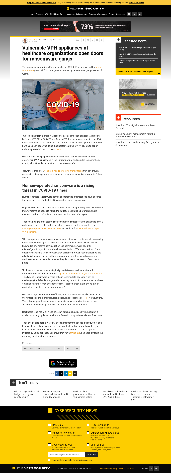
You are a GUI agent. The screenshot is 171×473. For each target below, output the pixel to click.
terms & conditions (84, 460)
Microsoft (42, 348)
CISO (46, 14)
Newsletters (120, 14)
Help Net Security (85, 468)
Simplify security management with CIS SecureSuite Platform (135, 135)
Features (39, 14)
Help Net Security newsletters (41, 2)
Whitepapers (102, 14)
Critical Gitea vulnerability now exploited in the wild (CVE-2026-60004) (114, 394)
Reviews (92, 14)
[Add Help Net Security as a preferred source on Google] (101, 40)
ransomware (56, 348)
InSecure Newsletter (63, 432)
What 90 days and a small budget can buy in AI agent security (26, 394)
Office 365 (75, 333)
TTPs (85, 297)
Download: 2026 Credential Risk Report (135, 71)
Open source (97, 444)
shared (58, 149)
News (32, 14)
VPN (76, 348)
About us (122, 469)
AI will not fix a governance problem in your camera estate (84, 394)
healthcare (29, 348)
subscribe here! (136, 2)
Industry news (81, 14)
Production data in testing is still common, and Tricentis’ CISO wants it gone (144, 395)
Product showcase (67, 14)
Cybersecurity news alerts (105, 432)
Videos (56, 14)
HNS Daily (57, 424)
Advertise (130, 469)
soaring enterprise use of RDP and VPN (41, 228)
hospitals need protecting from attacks (63, 171)
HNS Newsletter (100, 424)
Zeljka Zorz (33, 40)
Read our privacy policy (108, 469)
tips (68, 348)
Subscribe (91, 454)
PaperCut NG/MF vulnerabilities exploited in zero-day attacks (56, 394)
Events (111, 14)
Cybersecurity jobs (62, 444)
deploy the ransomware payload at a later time (80, 273)
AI (51, 14)
